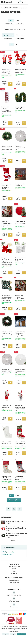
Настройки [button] (5, 634)
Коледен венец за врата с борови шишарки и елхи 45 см (6, 334)
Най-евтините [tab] (20, 35)
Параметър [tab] (20, 24)
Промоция (9, 29)
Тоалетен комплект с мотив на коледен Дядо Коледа (20, 71)
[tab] (11, 44)
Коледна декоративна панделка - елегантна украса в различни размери (6, 261)
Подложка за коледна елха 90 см (6, 370)
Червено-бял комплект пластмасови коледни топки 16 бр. (6, 110)
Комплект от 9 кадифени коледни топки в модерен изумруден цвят (6, 298)
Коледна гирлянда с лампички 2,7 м (20, 107)
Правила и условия (14, 566)
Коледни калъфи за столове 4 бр (20, 184)
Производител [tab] (9, 24)
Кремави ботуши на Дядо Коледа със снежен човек (6, 478)
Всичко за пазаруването (14, 578)
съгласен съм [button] (21, 634)
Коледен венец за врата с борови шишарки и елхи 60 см (6, 149)
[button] (10, 84)
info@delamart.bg (9, 552)
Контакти (14, 573)
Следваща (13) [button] (13, 500)
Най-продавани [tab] (19, 38)
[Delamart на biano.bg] (19, 620)
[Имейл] (14, 598)
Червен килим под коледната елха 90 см (20, 223)
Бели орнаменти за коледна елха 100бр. (20, 259)
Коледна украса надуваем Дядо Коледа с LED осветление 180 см (6, 72)
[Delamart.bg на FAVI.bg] (11, 620)
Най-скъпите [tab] (8, 38)
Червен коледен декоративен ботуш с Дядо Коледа (6, 186)
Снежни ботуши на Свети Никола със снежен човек (20, 443)
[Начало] (1, 7)
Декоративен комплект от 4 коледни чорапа (19, 297)
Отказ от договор (14, 582)
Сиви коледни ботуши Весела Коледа (19, 478)
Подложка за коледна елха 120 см (20, 148)
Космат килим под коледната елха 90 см (20, 371)
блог (14, 571)
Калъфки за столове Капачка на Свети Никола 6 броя (6, 224)
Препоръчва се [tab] (8, 35)
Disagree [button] (13, 634)
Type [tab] (10, 20)
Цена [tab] (17, 20)
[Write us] (14, 604)
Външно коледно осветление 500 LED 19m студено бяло (20, 334)
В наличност (20, 29)
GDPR (14, 569)
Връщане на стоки (14, 580)
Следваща (13, 540)
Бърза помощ (8, 554)
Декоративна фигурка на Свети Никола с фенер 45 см (20, 408)
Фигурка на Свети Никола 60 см (6, 406)
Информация (14, 564)
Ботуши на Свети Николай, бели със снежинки (6, 443)
